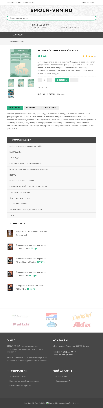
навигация (17, 35)
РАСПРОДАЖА (15, 152)
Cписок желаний (63, 381)
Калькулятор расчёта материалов (24, 381)
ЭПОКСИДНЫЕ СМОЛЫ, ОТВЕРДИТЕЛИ (26, 209)
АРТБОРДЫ (14, 158)
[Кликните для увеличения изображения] (21, 63)
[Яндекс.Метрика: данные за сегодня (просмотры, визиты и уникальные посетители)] (54, 403)
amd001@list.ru (66, 355)
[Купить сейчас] (76, 80)
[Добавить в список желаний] (72, 80)
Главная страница (16, 41)
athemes (76, 403)
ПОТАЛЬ (13, 175)
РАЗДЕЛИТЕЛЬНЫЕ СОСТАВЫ (22, 181)
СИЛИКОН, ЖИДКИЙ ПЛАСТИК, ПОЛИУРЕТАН (28, 186)
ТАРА (12, 215)
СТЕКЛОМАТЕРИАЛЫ (18, 204)
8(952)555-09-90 (40, 25)
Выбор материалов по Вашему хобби (26, 146)
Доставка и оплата (18, 376)
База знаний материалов (20, 385)
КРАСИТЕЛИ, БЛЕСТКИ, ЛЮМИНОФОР (25, 163)
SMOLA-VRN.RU (52, 10)
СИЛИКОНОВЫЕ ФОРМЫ (20, 192)
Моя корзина (61, 376)
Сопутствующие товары (20, 198)
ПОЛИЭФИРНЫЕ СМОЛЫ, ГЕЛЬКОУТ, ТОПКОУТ (29, 169)
